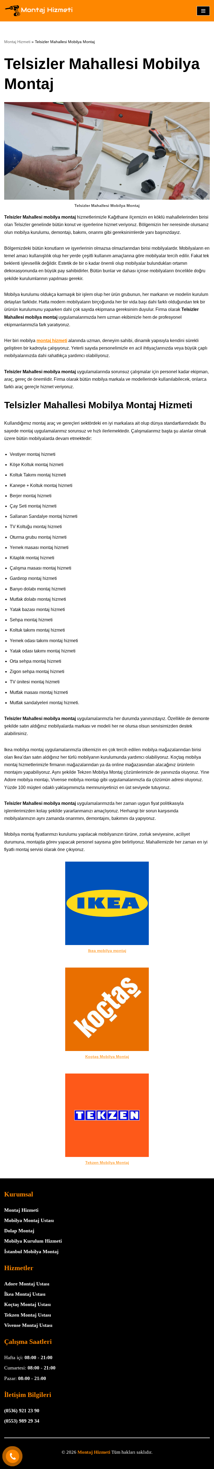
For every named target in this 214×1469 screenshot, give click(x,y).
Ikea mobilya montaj (107, 950)
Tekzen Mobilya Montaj (107, 1162)
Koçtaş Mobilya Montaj (107, 1056)
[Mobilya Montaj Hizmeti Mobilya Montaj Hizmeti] (39, 11)
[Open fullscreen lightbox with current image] (107, 151)
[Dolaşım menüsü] (203, 11)
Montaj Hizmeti (17, 41)
